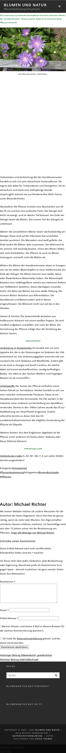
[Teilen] (9, 747)
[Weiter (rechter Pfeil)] (9, 752)
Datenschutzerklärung (29, 638)
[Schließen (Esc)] (3, 747)
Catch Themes (43, 739)
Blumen (42, 472)
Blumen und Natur (25, 4)
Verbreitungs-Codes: (11, 455)
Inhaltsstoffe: (7, 385)
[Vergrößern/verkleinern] (21, 747)
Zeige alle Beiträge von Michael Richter (32, 532)
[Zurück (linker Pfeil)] (3, 752)
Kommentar (7, 581)
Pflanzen (6, 476)
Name (4, 610)
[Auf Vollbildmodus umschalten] (15, 747)
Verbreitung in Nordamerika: (16, 347)
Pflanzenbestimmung (12, 472)
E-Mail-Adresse (9, 618)
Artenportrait (19, 468)
